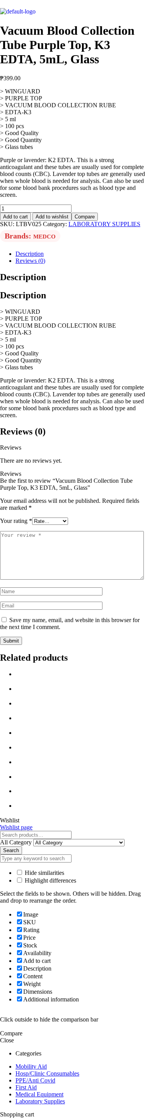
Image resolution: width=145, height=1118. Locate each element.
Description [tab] (23, 277)
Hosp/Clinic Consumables (47, 1073)
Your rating (16, 521)
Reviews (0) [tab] (23, 431)
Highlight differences (49, 880)
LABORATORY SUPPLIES (104, 224)
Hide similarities (43, 872)
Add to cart (15, 217)
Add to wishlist (52, 217)
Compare (85, 217)
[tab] (80, 253)
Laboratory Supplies (40, 1101)
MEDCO (44, 236)
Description (29, 253)
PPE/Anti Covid (35, 1080)
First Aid (26, 1087)
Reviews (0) (30, 260)
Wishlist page (16, 827)
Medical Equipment (39, 1094)
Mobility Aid (31, 1066)
